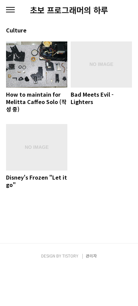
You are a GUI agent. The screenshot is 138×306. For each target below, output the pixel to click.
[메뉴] (10, 10)
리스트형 (128, 31)
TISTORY (70, 256)
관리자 (91, 256)
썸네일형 (119, 31)
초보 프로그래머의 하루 (69, 10)
